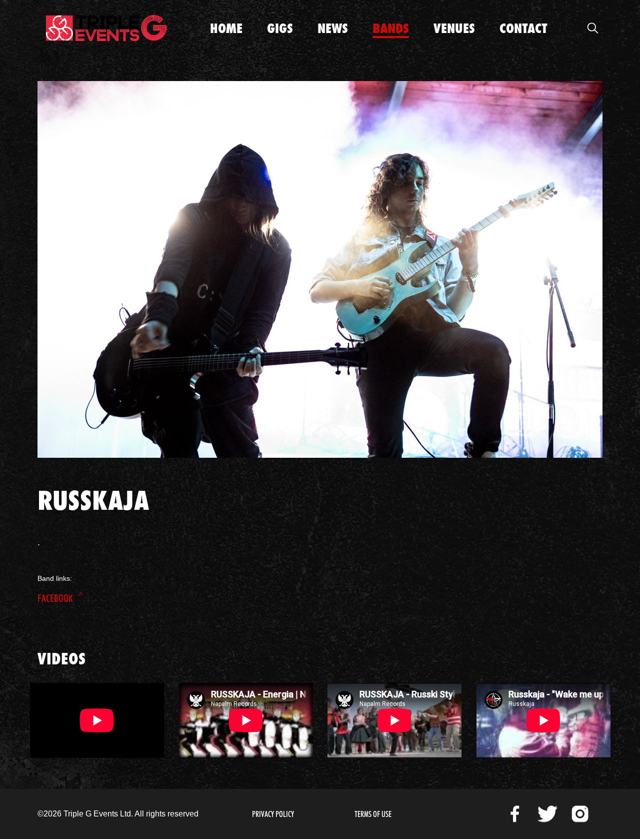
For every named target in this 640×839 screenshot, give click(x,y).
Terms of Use (373, 814)
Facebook (55, 598)
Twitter (548, 814)
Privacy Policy (273, 814)
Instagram (580, 814)
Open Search (592, 28)
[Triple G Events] (106, 28)
